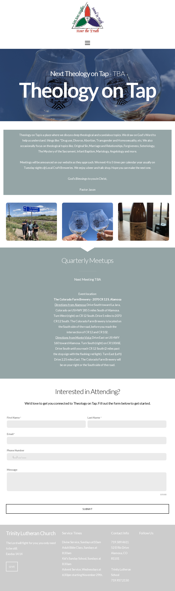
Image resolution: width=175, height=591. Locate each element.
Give (12, 566)
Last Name (94, 417)
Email (10, 433)
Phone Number (15, 450)
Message (12, 469)
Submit (88, 509)
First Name (13, 417)
